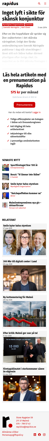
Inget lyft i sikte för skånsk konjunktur (23, 16)
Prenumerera (24, 104)
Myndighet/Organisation (20, 186)
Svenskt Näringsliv (11, 27)
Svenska (29, 24)
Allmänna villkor (10, 432)
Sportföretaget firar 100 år (24, 165)
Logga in (36, 112)
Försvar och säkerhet (17, 208)
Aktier (12, 196)
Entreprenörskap (17, 168)
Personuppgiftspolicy (12, 435)
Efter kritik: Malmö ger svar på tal (20, 333)
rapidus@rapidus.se (26, 427)
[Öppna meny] (45, 3)
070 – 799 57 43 (23, 423)
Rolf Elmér (25, 27)
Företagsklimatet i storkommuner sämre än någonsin (23, 370)
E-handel (14, 177)
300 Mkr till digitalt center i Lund (20, 261)
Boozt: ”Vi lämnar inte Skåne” (25, 174)
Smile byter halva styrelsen (24, 184)
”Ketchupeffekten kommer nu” (26, 193)
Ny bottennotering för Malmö (18, 297)
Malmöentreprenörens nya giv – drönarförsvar (25, 204)
